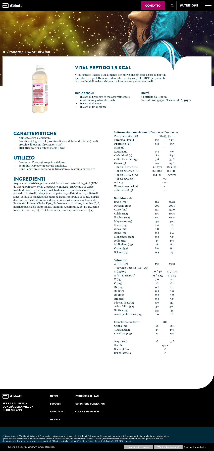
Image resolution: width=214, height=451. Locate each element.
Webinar (55, 419)
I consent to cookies (138, 447)
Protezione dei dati (87, 396)
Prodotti (15, 52)
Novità (54, 396)
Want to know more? (168, 447)
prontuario (57, 411)
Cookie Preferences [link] (87, 411)
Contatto (152, 6)
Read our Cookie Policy (195, 447)
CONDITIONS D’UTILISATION (90, 403)
